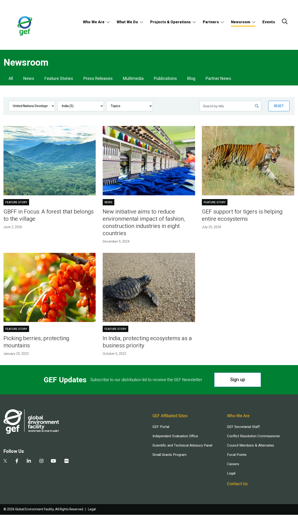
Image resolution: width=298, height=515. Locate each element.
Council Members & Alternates (250, 445)
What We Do (127, 22)
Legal (231, 473)
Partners (211, 22)
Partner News (218, 78)
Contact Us (237, 484)
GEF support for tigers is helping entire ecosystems (242, 215)
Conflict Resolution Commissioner (253, 436)
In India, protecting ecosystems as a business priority (147, 342)
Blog (191, 78)
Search (285, 21)
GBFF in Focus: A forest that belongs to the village (48, 215)
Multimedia (133, 78)
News (28, 78)
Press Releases (98, 78)
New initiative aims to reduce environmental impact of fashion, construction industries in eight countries (144, 222)
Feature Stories (58, 78)
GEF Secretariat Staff (243, 426)
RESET (279, 106)
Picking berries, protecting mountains (36, 342)
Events (268, 22)
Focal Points (237, 454)
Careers (233, 464)
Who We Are (94, 22)
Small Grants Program (169, 454)
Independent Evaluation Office (175, 436)
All (11, 78)
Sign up (237, 379)
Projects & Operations (170, 22)
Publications (165, 78)
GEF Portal (160, 426)
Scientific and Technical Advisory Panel (182, 445)
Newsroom (240, 22)
